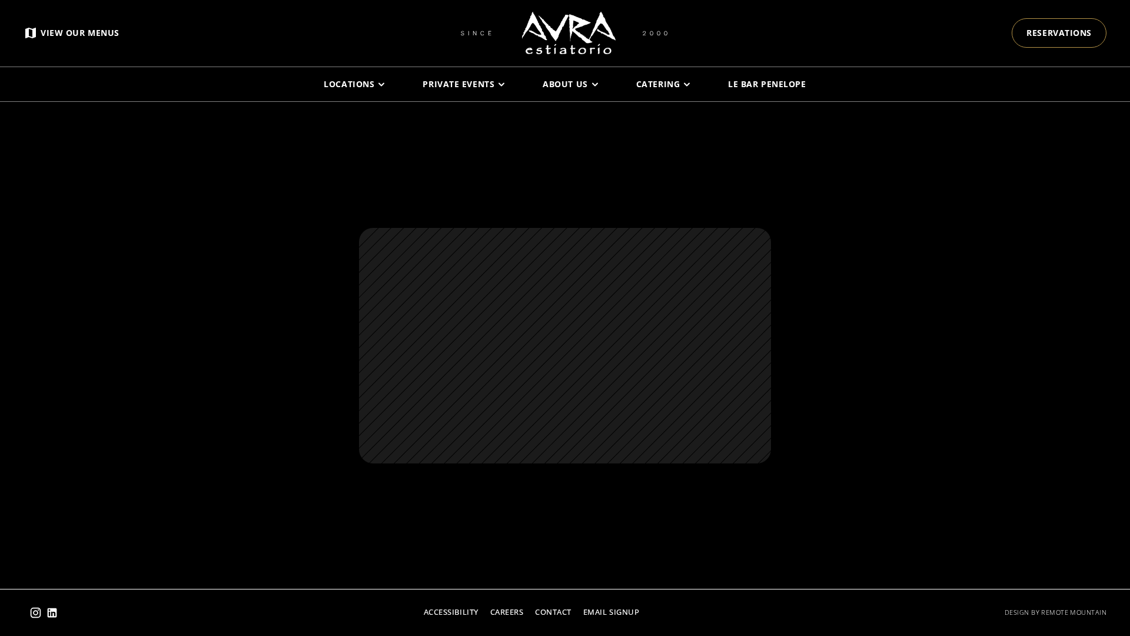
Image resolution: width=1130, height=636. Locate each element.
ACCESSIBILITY (451, 612)
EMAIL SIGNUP (611, 612)
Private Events (458, 84)
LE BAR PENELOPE (767, 84)
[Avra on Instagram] (35, 613)
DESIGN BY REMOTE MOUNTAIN (1055, 612)
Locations (349, 84)
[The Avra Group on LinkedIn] (52, 613)
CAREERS (507, 612)
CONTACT (553, 612)
